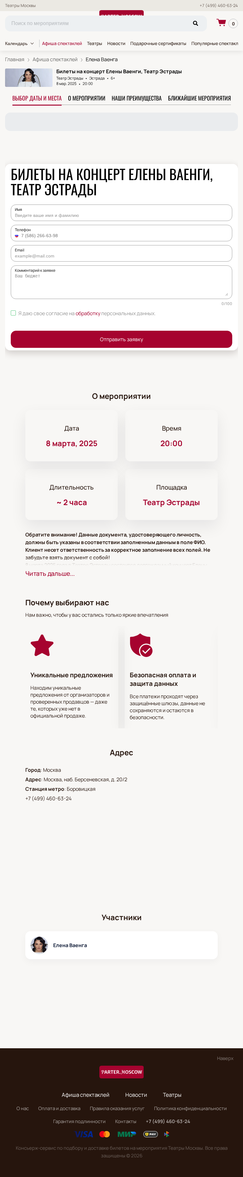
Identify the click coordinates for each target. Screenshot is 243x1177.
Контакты (125, 1121)
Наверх (225, 1058)
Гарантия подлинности (79, 1121)
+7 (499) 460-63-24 (219, 5)
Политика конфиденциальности (190, 1108)
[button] (17, 235)
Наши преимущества (137, 97)
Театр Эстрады (69, 78)
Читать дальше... (50, 573)
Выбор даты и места (37, 97)
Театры (94, 43)
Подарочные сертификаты (158, 43)
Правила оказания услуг (117, 1108)
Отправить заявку (121, 339)
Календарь (16, 43)
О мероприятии (86, 97)
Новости (116, 43)
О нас (22, 1108)
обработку (88, 313)
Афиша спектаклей (62, 43)
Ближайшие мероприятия (199, 97)
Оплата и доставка (59, 1108)
